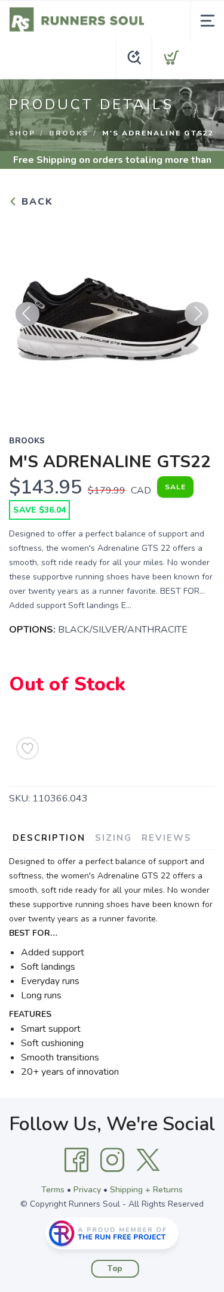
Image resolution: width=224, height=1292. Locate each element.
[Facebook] (76, 1160)
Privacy (87, 1189)
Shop (22, 133)
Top (115, 1268)
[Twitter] (148, 1160)
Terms (53, 1189)
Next (196, 314)
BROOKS (68, 133)
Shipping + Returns (146, 1189)
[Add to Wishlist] (27, 748)
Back (35, 201)
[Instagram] (112, 1160)
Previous (27, 314)
